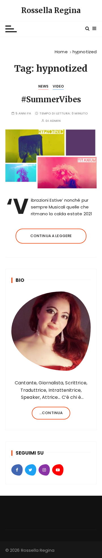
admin (55, 120)
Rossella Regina (51, 10)
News (43, 86)
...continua (51, 413)
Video (58, 86)
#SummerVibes (51, 99)
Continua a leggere (51, 235)
